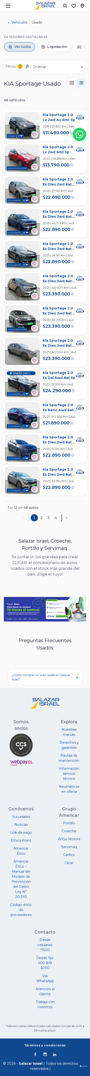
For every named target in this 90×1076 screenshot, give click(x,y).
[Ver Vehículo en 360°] (79, 117)
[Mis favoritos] (74, 6)
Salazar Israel (30, 1063)
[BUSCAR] (65, 6)
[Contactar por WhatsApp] (79, 134)
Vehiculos (19, 22)
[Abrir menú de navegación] (8, 5)
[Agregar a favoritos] (34, 134)
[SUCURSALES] (82, 6)
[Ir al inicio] (45, 6)
